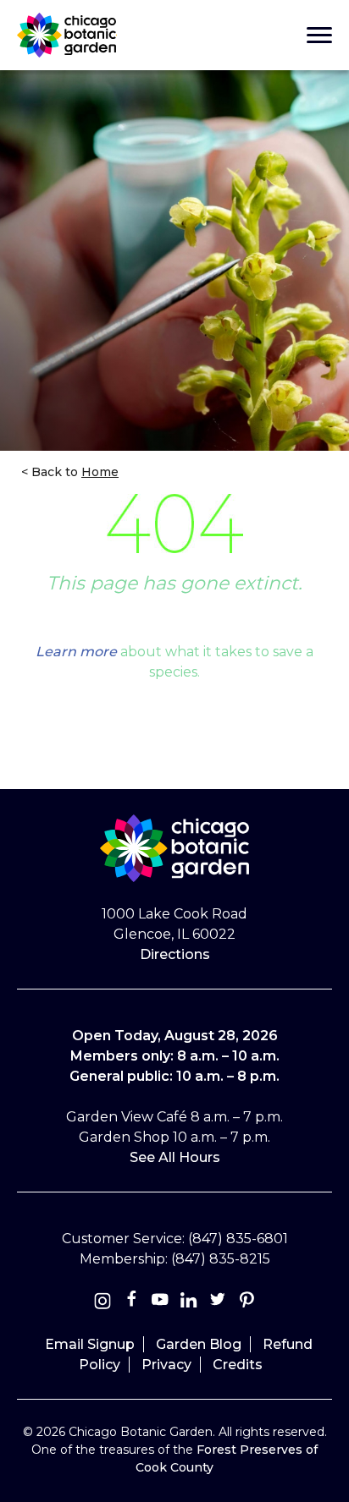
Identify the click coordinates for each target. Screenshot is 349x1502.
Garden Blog (198, 1344)
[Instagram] (102, 1303)
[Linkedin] (188, 1303)
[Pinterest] (246, 1303)
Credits (238, 1365)
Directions (175, 954)
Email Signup (90, 1344)
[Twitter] (219, 1303)
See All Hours (175, 1157)
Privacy (166, 1365)
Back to (73, 472)
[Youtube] (160, 1303)
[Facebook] (133, 1303)
